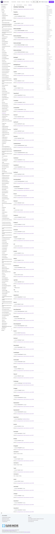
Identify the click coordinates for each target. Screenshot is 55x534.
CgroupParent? (49, 20)
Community (23, 1)
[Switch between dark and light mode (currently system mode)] (40, 2)
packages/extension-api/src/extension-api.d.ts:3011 (25, 147)
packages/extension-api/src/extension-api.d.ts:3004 (25, 341)
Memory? (48, 55)
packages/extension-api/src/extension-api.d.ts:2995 (25, 197)
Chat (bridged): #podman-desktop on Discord (35, 518)
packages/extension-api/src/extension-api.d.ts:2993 (25, 161)
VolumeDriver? (48, 88)
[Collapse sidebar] (6, 513)
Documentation (14, 1)
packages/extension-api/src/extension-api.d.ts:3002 (25, 320)
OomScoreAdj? (48, 65)
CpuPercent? (48, 25)
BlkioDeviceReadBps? (49, 9)
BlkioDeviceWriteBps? (49, 11)
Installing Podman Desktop (6, 517)
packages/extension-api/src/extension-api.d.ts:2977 (25, 460)
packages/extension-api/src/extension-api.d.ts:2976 (25, 442)
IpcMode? (48, 48)
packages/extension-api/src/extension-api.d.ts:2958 (25, 211)
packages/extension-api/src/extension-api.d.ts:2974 (25, 497)
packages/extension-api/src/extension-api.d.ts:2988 (25, 46)
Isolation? (48, 49)
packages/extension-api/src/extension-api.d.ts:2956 (25, 75)
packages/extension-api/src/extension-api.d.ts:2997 (25, 190)
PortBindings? (48, 69)
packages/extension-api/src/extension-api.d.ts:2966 (25, 363)
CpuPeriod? (48, 26)
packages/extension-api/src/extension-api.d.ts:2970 (25, 413)
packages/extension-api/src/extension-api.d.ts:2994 (25, 168)
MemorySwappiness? (49, 59)
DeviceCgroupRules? (49, 35)
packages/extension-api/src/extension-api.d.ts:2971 (25, 435)
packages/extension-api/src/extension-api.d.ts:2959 (25, 219)
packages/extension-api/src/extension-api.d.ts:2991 (25, 132)
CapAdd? (48, 16)
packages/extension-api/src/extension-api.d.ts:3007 (25, 377)
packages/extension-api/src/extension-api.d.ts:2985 (25, 61)
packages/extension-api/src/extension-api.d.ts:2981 (25, 298)
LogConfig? (48, 53)
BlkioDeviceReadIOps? (49, 10)
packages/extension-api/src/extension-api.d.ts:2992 (25, 140)
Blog (31, 1)
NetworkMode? (48, 63)
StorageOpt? (48, 80)
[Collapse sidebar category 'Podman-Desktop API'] (11, 4)
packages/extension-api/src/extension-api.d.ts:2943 (25, 18)
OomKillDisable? (49, 64)
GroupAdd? (48, 45)
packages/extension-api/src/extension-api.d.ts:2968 (25, 392)
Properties (47, 5)
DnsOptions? (48, 41)
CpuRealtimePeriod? (49, 29)
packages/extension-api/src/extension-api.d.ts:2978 (25, 428)
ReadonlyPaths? (49, 73)
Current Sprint (30, 521)
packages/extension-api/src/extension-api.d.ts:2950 (25, 349)
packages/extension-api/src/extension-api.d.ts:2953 (25, 504)
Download (51, 1)
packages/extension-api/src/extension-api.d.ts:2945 (25, 111)
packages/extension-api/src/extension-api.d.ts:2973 (25, 471)
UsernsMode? (48, 85)
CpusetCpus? (48, 31)
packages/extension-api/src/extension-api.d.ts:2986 (25, 68)
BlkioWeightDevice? (49, 15)
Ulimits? (48, 84)
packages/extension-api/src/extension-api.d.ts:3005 (25, 356)
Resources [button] (27, 1)
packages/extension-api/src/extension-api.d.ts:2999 (25, 269)
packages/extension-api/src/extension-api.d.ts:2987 (25, 32)
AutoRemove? (48, 6)
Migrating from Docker (5, 518)
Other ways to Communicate (32, 520)
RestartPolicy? (48, 75)
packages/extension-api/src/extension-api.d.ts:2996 (25, 183)
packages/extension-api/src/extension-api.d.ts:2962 (25, 240)
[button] (6, 6)
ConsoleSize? (48, 21)
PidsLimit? (48, 68)
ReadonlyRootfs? (49, 74)
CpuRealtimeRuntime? (49, 30)
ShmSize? (48, 79)
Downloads (18, 1)
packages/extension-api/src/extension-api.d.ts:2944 (25, 25)
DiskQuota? (48, 39)
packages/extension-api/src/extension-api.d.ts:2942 (25, 9)
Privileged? (48, 70)
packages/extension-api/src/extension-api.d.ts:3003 (25, 327)
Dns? (47, 40)
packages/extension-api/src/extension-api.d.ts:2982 (25, 406)
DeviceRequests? (49, 36)
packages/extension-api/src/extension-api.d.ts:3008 (25, 483)
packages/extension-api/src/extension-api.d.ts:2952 (25, 420)
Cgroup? (48, 19)
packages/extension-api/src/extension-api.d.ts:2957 (25, 82)
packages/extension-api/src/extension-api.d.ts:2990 (25, 53)
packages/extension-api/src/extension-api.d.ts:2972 (25, 449)
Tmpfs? (48, 83)
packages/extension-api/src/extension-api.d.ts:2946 (25, 283)
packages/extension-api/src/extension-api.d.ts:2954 (25, 511)
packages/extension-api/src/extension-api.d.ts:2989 (25, 39)
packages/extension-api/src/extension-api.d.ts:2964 (25, 89)
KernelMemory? (49, 50)
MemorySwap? (48, 58)
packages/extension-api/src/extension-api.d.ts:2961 (25, 233)
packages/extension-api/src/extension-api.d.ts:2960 (25, 226)
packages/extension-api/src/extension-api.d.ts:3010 (25, 125)
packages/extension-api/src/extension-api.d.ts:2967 (25, 370)
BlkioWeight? (48, 14)
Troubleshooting (4, 521)
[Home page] (14, 5)
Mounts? (48, 60)
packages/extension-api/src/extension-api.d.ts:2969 (25, 399)
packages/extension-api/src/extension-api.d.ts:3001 (25, 313)
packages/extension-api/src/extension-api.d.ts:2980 (25, 262)
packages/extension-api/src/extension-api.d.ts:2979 (25, 104)
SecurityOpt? (48, 78)
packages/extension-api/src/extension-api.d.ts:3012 (25, 154)
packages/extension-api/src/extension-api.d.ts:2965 (25, 276)
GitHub (29, 517)
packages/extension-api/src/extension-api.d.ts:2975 (25, 490)
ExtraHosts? (48, 44)
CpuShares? (48, 34)
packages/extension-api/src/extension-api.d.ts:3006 (25, 247)
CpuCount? (48, 24)
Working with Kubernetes (6, 520)
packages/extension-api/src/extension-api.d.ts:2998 (25, 204)
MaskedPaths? (48, 54)
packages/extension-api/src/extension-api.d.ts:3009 (25, 118)
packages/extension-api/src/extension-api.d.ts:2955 (25, 334)
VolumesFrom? (48, 89)
